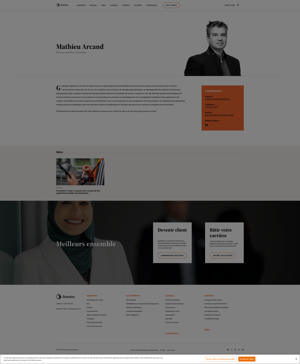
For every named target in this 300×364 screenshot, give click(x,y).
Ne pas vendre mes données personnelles (220, 359)
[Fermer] (296, 359)
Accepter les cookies (247, 359)
